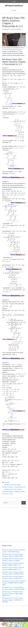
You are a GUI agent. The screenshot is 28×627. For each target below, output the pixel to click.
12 (7, 625)
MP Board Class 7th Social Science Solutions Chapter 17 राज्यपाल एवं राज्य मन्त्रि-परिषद (12, 600)
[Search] (24, 503)
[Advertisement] (14, 524)
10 (24, 623)
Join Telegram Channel (16, 625)
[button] (14, 624)
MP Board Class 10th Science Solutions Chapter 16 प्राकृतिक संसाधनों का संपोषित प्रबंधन (14, 583)
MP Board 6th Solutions (11, 623)
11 (3, 625)
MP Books (10, 625)
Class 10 (6, 482)
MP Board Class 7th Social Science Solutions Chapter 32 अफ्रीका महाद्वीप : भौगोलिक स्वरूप (12, 593)
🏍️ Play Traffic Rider (23, 625)
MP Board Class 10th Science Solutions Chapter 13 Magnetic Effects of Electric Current (13, 492)
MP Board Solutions (14, 5)
